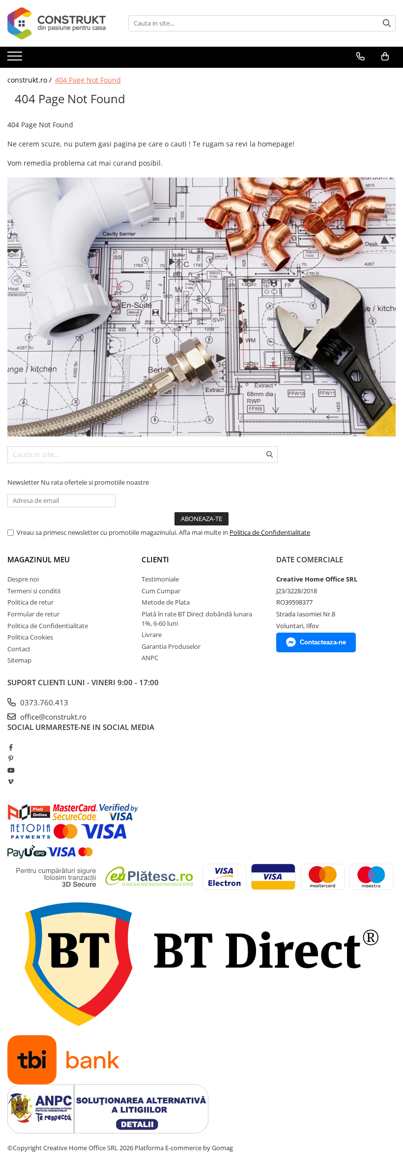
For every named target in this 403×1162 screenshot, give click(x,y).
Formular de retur (33, 614)
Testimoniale (160, 579)
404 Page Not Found (88, 80)
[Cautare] (387, 23)
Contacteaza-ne (323, 642)
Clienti (155, 559)
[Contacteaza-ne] (360, 56)
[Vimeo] (10, 781)
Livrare (152, 634)
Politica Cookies (30, 637)
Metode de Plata (166, 602)
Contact (18, 648)
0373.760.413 (43, 702)
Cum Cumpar (161, 590)
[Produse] (16, 59)
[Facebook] (10, 747)
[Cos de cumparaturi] (385, 56)
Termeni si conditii (33, 590)
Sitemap (19, 660)
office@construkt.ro (52, 717)
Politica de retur (30, 602)
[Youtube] (10, 770)
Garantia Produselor (171, 646)
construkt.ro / (30, 80)
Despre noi (23, 579)
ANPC (150, 657)
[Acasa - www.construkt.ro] (56, 23)
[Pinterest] (10, 758)
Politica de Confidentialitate (270, 532)
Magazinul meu (38, 559)
